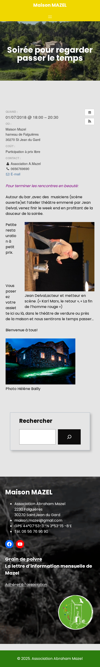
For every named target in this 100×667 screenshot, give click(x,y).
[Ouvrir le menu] (50, 17)
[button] (89, 121)
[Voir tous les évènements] (89, 112)
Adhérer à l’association (26, 584)
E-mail (15, 174)
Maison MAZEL (50, 5)
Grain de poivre (23, 559)
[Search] (69, 437)
